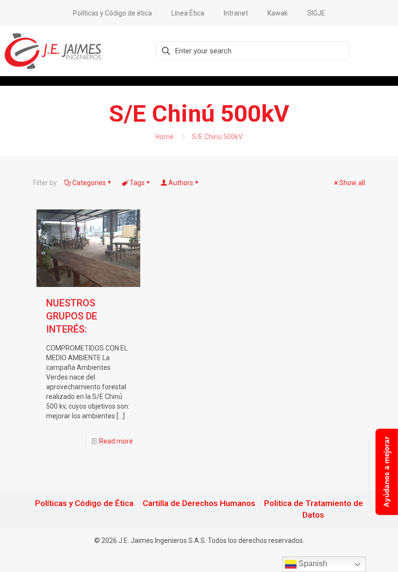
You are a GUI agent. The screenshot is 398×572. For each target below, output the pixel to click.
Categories (89, 183)
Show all (352, 183)
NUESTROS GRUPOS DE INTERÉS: (71, 316)
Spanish (312, 563)
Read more (116, 441)
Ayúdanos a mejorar (386, 471)
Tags (137, 183)
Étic (121, 503)
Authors (180, 183)
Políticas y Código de (74, 503)
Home (164, 137)
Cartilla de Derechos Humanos (199, 503)
